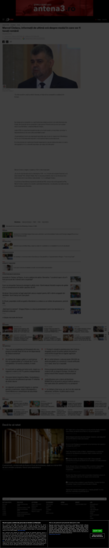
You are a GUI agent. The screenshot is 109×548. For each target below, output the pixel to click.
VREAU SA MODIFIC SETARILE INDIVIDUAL (97, 536)
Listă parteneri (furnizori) (54, 534)
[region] (54, 534)
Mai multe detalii (21, 530)
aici (3, 540)
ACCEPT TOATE (97, 530)
